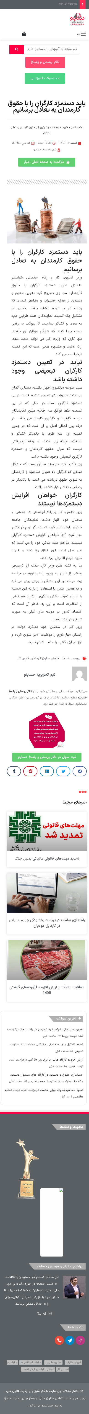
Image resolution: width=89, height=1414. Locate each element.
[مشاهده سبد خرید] (24, 34)
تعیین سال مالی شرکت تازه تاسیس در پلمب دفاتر (51, 1029)
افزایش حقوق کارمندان (45, 658)
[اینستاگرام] (50, 1313)
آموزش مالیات (73, 1362)
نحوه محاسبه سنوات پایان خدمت (61, 1090)
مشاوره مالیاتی (53, 1362)
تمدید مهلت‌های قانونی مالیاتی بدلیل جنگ (47, 858)
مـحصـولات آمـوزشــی (45, 78)
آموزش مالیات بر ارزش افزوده (38, 1369)
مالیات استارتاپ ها (31, 1362)
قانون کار (23, 658)
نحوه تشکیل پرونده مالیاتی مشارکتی (59, 1044)
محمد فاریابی (36, 1081)
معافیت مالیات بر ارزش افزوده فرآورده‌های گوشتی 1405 (47, 990)
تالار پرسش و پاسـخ (45, 62)
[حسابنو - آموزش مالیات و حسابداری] (77, 19)
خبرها (65, 127)
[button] (80, 771)
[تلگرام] (44, 1313)
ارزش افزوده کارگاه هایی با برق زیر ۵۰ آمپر (55, 1060)
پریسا (65, 1036)
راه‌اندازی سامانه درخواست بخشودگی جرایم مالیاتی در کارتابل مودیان (47, 923)
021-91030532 (68, 4)
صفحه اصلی (77, 127)
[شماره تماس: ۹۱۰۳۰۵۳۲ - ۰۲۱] (39, 1313)
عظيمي (79, 1051)
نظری (71, 1066)
